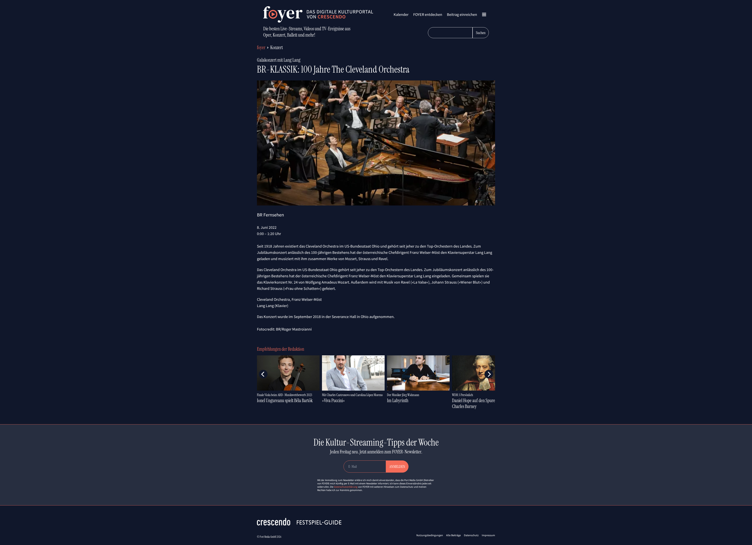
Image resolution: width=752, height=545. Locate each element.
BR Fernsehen (270, 215)
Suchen (480, 32)
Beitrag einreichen (462, 14)
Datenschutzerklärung (345, 486)
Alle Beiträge (453, 535)
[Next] (488, 374)
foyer (261, 47)
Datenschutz (471, 535)
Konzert (276, 47)
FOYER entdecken (427, 14)
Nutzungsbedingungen (429, 535)
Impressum (488, 535)
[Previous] (263, 374)
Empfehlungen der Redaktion (280, 349)
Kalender (401, 14)
